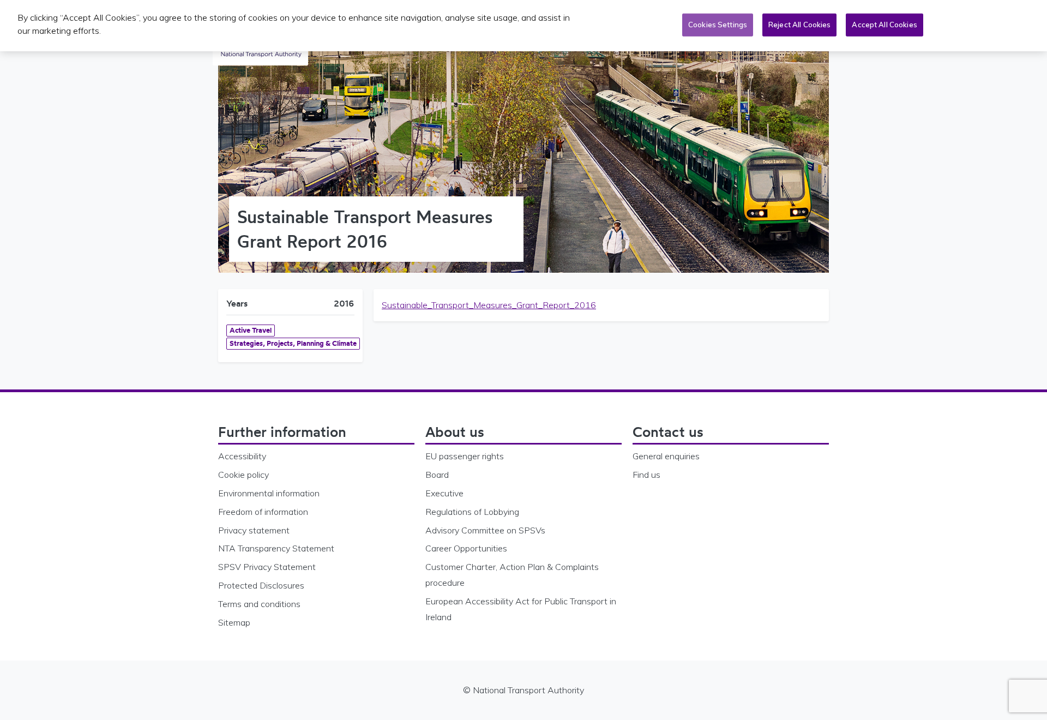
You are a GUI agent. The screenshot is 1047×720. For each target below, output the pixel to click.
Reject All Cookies (799, 24)
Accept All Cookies (884, 24)
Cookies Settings (717, 24)
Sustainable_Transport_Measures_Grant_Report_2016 (489, 304)
